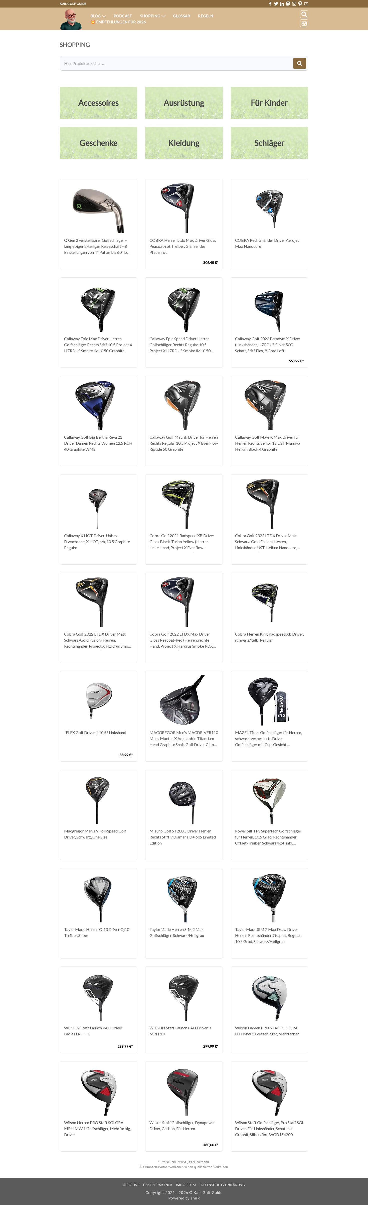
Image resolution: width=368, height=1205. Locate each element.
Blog (96, 16)
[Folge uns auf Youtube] (306, 4)
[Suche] (304, 14)
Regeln (205, 16)
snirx (195, 1198)
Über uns (131, 1185)
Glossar (181, 16)
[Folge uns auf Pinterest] (300, 4)
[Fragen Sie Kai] (304, 23)
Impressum (186, 1185)
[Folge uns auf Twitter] (276, 4)
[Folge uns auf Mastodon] (288, 4)
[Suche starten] (299, 63)
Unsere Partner (157, 1185)
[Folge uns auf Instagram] (294, 4)
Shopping (150, 16)
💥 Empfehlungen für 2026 (118, 22)
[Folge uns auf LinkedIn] (282, 4)
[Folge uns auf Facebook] (270, 4)
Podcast (123, 16)
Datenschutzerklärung (222, 1185)
